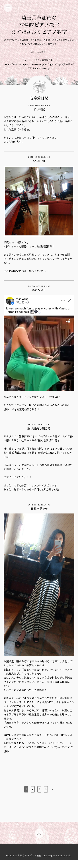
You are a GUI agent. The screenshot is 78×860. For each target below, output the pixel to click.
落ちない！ (39, 290)
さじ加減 (39, 109)
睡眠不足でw (39, 508)
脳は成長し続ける (39, 428)
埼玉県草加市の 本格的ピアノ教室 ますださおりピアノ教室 (39, 25)
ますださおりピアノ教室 (28, 856)
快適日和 (39, 161)
